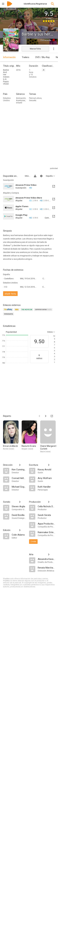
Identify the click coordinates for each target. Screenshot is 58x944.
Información (9, 57)
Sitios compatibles (27, 176)
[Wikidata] (9, 316)
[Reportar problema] (35, 176)
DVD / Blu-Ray (42, 57)
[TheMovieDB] (27, 311)
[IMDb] (17, 311)
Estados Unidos (7, 99)
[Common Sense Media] (43, 311)
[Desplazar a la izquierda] (39, 416)
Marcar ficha (35, 49)
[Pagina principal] (9, 6)
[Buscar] (52, 4)
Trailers (25, 57)
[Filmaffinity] (8, 311)
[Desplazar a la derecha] (46, 416)
